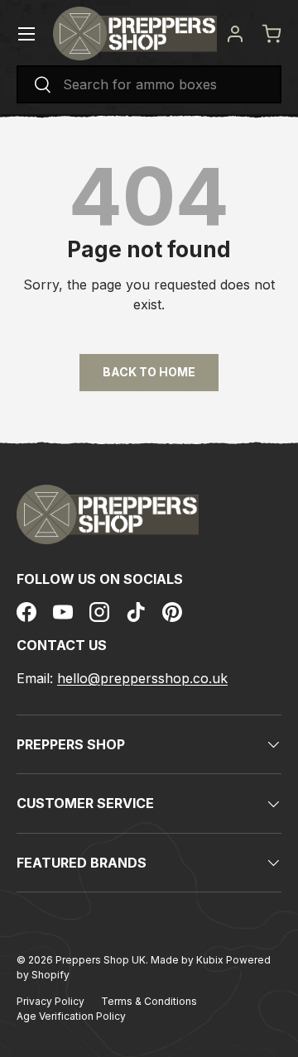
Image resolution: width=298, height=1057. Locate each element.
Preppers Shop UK (100, 960)
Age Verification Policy (71, 1016)
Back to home (149, 372)
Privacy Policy (50, 1001)
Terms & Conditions (149, 1001)
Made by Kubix (188, 960)
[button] (271, 34)
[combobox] (149, 84)
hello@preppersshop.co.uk (142, 678)
